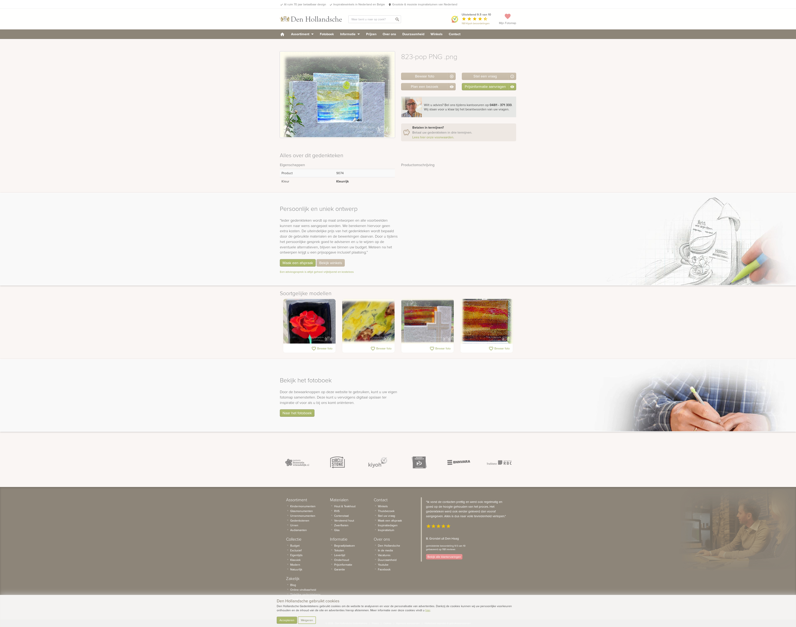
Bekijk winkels (330, 262)
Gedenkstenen (299, 520)
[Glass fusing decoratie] (368, 321)
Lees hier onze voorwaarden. (433, 137)
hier (427, 610)
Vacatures (384, 555)
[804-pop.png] (486, 321)
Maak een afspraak (298, 262)
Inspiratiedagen (388, 525)
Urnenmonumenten (302, 516)
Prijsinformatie (343, 565)
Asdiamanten (298, 530)
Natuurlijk (296, 569)
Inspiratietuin (386, 530)
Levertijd (339, 555)
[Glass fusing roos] (309, 321)
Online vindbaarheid (303, 590)
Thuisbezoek (386, 511)
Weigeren (307, 620)
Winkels (437, 34)
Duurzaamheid (413, 34)
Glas (337, 530)
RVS (337, 511)
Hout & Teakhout (345, 506)
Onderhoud (341, 560)
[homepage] (282, 34)
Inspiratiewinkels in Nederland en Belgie (359, 4)
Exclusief (296, 550)
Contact (454, 34)
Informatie (348, 34)
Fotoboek (327, 34)
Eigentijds (296, 555)
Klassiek (295, 560)
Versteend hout (344, 520)
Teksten (339, 550)
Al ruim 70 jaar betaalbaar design (305, 4)
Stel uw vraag (386, 516)
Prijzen (371, 34)
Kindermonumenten (302, 506)
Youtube (383, 565)
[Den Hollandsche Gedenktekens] (311, 19)
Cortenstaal (341, 516)
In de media (385, 550)
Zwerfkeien (341, 525)
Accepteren (286, 620)
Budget (295, 546)
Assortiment (300, 34)
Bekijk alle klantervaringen (444, 557)
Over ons (389, 34)
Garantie (339, 569)
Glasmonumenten (301, 511)
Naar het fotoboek (297, 413)
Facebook (384, 569)
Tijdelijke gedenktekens (305, 594)
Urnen (294, 525)
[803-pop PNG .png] (427, 321)
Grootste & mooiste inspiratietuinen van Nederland (424, 4)
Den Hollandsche (389, 546)
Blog (293, 585)
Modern (295, 565)
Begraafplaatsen (344, 546)
